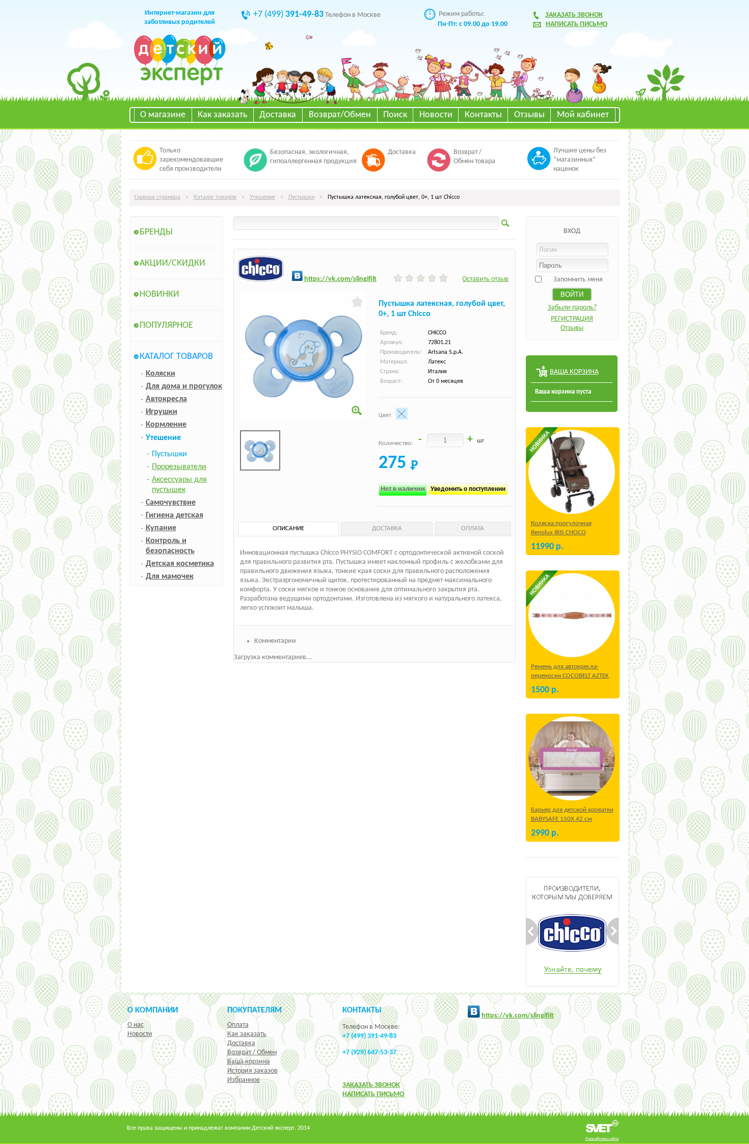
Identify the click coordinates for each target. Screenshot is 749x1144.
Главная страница (157, 197)
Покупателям (254, 1010)
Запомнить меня (578, 279)
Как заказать (222, 115)
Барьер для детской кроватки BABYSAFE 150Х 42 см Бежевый (572, 819)
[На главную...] (179, 84)
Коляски (160, 374)
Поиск (395, 115)
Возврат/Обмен (340, 115)
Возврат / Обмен (252, 1052)
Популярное (166, 325)
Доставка (277, 115)
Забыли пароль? (572, 307)
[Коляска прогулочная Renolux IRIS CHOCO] (571, 472)
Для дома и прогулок (184, 386)
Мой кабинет (583, 115)
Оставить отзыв (485, 279)
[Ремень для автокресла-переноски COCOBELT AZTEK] (571, 615)
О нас (135, 1025)
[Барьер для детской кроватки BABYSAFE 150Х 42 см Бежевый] (571, 758)
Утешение (262, 197)
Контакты (483, 115)
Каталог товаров (215, 197)
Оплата (238, 1025)
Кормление (166, 425)
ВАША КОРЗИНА (574, 372)
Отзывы (529, 115)
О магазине (162, 115)
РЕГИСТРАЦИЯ (572, 319)
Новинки (159, 294)
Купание (161, 528)
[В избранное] (357, 301)
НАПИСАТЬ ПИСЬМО (373, 1094)
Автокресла (166, 399)
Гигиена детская (174, 515)
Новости (435, 115)
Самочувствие (171, 503)
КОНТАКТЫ (362, 1010)
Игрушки (161, 412)
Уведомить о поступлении (468, 489)
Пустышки (301, 197)
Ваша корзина (248, 1061)
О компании (152, 1010)
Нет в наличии (403, 489)
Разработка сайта (602, 1138)
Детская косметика (180, 564)
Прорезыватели (179, 467)
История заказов (252, 1071)
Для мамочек (170, 577)
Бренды (156, 232)
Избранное (243, 1080)
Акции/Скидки (172, 263)
